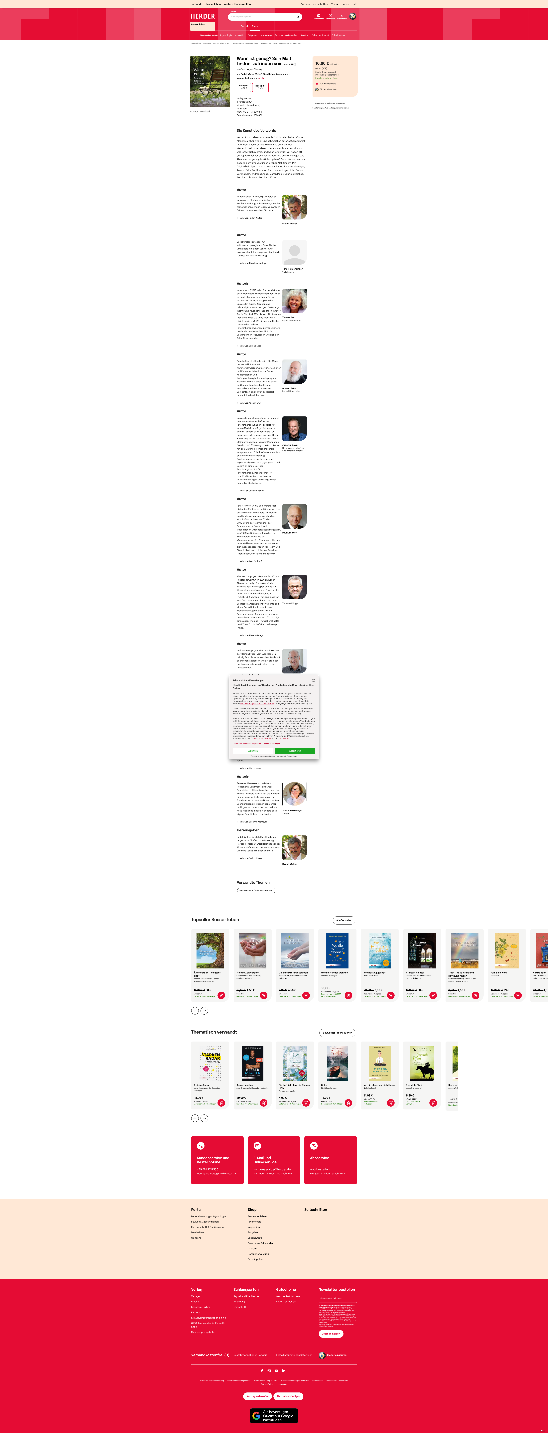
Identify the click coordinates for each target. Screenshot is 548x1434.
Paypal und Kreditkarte (246, 1296)
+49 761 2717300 (207, 1169)
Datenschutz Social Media (337, 1381)
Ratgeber (252, 36)
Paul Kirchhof (289, 533)
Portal (244, 26)
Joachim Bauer (290, 445)
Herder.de (196, 4)
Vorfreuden (539, 973)
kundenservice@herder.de (272, 1169)
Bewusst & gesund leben (205, 1222)
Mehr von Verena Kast (250, 346)
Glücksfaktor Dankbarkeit (293, 973)
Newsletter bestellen (337, 1290)
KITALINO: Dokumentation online (208, 1318)
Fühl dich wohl (499, 973)
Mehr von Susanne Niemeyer (253, 822)
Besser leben (213, 4)
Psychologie (226, 36)
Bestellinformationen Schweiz (250, 1355)
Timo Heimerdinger (272, 74)
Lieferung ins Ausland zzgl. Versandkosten (331, 108)
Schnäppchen (338, 36)
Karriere (195, 1312)
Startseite (207, 43)
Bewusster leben (208, 36)
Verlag (334, 4)
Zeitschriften (320, 4)
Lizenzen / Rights (200, 1307)
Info (355, 4)
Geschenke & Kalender (286, 36)
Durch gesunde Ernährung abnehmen (256, 891)
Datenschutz (317, 1381)
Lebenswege (266, 36)
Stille (324, 1085)
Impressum (282, 1384)
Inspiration (240, 36)
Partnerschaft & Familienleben (208, 1227)
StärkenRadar (202, 1085)
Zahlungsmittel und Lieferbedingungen (330, 103)
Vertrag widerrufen (258, 1396)
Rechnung (239, 1302)
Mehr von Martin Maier (250, 769)
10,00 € (243, 87)
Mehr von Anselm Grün (250, 403)
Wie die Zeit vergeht (247, 973)
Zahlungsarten (246, 1290)
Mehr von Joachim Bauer (251, 491)
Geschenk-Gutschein (288, 1296)
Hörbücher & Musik (320, 36)
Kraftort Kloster (415, 973)
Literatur (304, 36)
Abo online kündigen (288, 1396)
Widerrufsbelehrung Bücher (238, 1381)
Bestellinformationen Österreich (294, 1355)
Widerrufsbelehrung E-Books (265, 1381)
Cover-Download (201, 111)
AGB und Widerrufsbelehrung (212, 1381)
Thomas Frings (290, 603)
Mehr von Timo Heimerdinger (253, 263)
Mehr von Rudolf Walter (250, 218)
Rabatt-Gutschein (286, 1302)
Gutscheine (286, 1290)
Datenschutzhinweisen (326, 1326)
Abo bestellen (320, 1169)
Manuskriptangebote (202, 1332)
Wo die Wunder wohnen (334, 973)
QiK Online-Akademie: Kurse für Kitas (208, 1325)
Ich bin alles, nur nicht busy (379, 1085)
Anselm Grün (289, 388)
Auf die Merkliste (328, 84)
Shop (255, 26)
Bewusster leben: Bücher (337, 1033)
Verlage (195, 1296)
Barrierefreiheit (267, 1384)
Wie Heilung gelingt (374, 973)
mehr (261, 78)
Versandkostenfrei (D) (210, 1355)
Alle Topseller (344, 920)
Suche (233, 11)
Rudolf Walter (247, 74)
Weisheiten (197, 1232)
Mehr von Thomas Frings (251, 636)
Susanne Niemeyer (292, 810)
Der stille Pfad (414, 1085)
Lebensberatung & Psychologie (208, 1216)
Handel (345, 4)
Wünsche (196, 1238)
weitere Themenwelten (237, 4)
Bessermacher (244, 1085)
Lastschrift (240, 1307)
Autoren (305, 4)
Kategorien (237, 43)
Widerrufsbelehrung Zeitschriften (295, 1381)
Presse (195, 1302)
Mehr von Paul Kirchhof (250, 562)
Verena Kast (243, 78)
